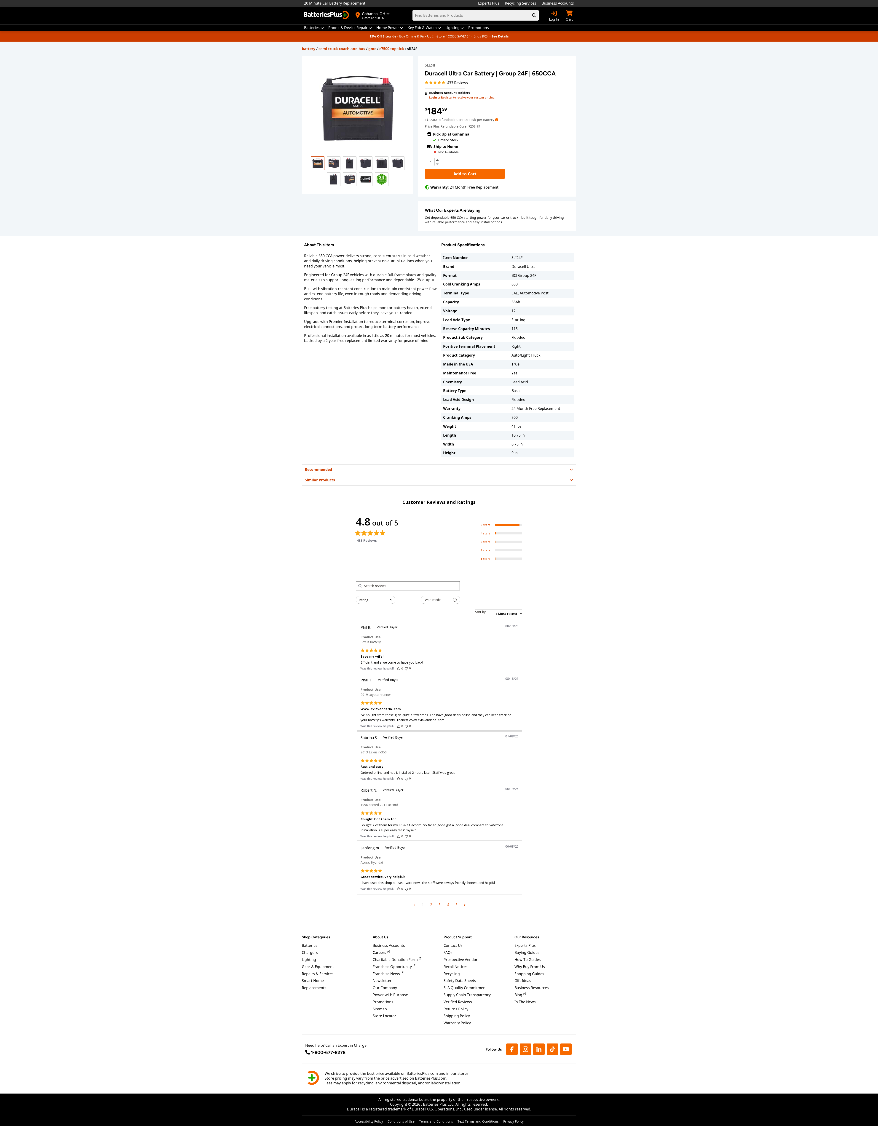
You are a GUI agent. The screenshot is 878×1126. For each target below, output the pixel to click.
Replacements (314, 987)
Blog (518, 994)
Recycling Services (520, 3)
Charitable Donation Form (396, 959)
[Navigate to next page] (465, 904)
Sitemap (380, 1008)
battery (308, 48)
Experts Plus (488, 3)
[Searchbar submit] (534, 15)
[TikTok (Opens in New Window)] (552, 1049)
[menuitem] (314, 27)
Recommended (318, 469)
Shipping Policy (457, 1015)
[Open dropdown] (496, 119)
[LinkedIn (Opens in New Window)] (539, 1049)
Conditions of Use (401, 1121)
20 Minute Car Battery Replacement (334, 3)
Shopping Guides (529, 973)
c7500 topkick (391, 48)
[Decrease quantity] (437, 163)
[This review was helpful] (398, 668)
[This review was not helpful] (406, 668)
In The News (525, 1001)
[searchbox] (412, 586)
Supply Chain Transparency (467, 994)
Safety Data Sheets (460, 980)
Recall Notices (456, 966)
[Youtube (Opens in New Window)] (566, 1049)
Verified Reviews (458, 1001)
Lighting (309, 959)
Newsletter (382, 980)
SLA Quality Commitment (465, 987)
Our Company (385, 987)
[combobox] (375, 600)
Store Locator (384, 1015)
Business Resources (531, 987)
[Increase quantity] (437, 160)
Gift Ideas (522, 980)
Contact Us (453, 945)
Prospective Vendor (461, 959)
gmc (372, 48)
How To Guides (527, 959)
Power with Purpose (390, 994)
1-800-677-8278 (328, 1052)
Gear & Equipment (318, 966)
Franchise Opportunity (393, 966)
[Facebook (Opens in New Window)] (512, 1049)
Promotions (383, 1001)
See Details (500, 36)
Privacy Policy (513, 1121)
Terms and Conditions (436, 1121)
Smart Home (313, 980)
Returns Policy (456, 1008)
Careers (380, 952)
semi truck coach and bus (342, 48)
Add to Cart (464, 173)
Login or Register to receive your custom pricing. (462, 97)
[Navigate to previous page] (414, 904)
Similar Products (320, 480)
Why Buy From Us (529, 966)
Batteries (309, 945)
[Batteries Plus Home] (327, 15)
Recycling (452, 973)
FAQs (448, 952)
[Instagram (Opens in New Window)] (525, 1049)
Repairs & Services (318, 973)
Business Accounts (558, 3)
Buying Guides (526, 952)
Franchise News (387, 973)
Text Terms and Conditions (478, 1121)
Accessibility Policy (369, 1121)
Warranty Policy (457, 1022)
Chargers (310, 952)
